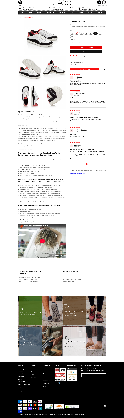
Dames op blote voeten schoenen (47, 370)
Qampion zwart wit (28, 17)
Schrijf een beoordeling (84, 69)
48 (72, 36)
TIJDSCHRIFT (99, 12)
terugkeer (20, 387)
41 (72, 33)
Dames (31, 12)
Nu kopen (85, 51)
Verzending (77, 28)
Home (19, 17)
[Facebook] (105, 406)
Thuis (22, 12)
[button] (20, 2)
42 (76, 33)
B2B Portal (33, 377)
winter (44, 386)
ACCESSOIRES (62, 12)
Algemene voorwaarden (21, 380)
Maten (90, 12)
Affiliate (33, 380)
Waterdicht (46, 383)
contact (33, 369)
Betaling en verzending (21, 372)
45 (90, 33)
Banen (32, 374)
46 (95, 33)
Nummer (72, 39)
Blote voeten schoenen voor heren (47, 376)
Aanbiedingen (50, 12)
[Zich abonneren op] (104, 375)
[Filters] (100, 69)
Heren (39, 12)
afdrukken (21, 376)
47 (100, 33)
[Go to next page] (92, 164)
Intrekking (21, 369)
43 (81, 33)
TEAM (72, 12)
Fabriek (81, 12)
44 (86, 33)
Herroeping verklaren (23, 391)
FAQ (32, 371)
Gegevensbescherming (24, 384)
